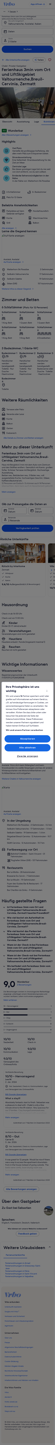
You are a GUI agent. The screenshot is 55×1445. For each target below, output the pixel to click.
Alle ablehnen (27, 747)
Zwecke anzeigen (27, 756)
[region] (27, 722)
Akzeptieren (27, 738)
